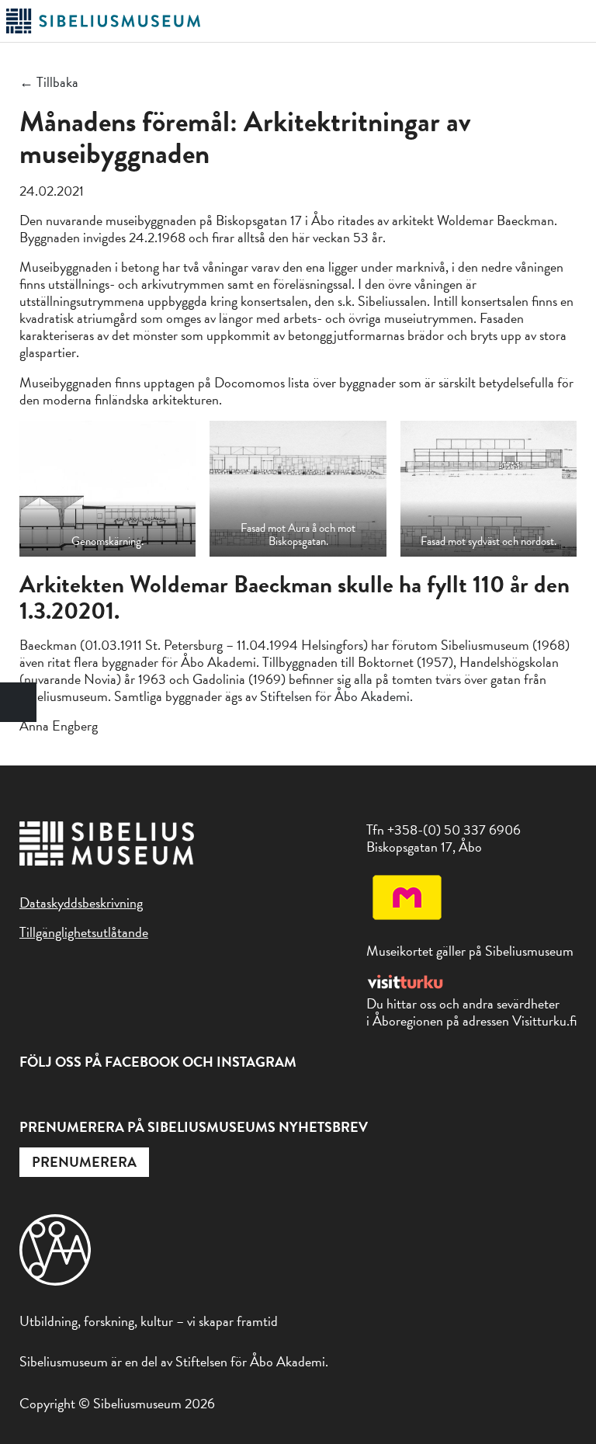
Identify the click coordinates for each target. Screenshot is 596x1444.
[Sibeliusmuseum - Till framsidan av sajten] (103, 30)
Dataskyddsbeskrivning (81, 902)
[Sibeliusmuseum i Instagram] (64, 1098)
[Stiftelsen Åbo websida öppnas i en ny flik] (55, 1280)
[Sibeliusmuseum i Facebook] (29, 1098)
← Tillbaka (48, 82)
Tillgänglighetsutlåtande (83, 932)
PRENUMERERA (84, 1161)
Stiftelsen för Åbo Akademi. (336, 696)
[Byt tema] (18, 702)
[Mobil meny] (580, 21)
